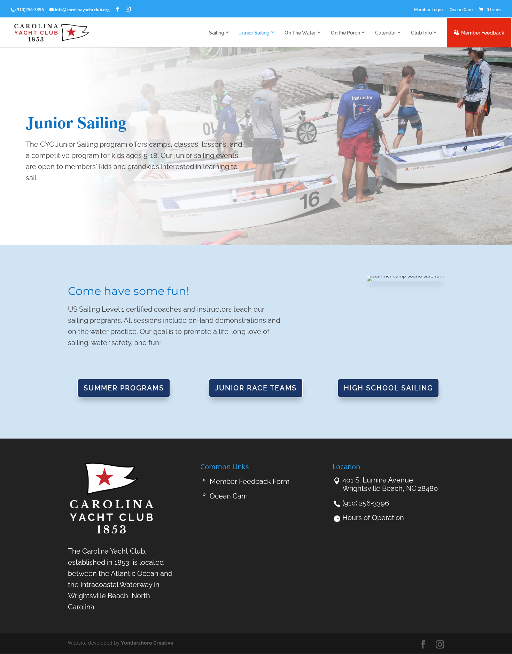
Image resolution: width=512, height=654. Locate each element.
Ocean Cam (461, 9)
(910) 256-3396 (365, 503)
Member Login (428, 9)
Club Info (421, 33)
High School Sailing (388, 388)
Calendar (385, 33)
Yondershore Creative (147, 642)
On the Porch (345, 33)
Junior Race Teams (256, 388)
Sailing (216, 33)
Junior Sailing (254, 33)
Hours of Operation (373, 518)
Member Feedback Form (249, 481)
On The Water (300, 33)
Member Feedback (482, 33)
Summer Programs (124, 388)
